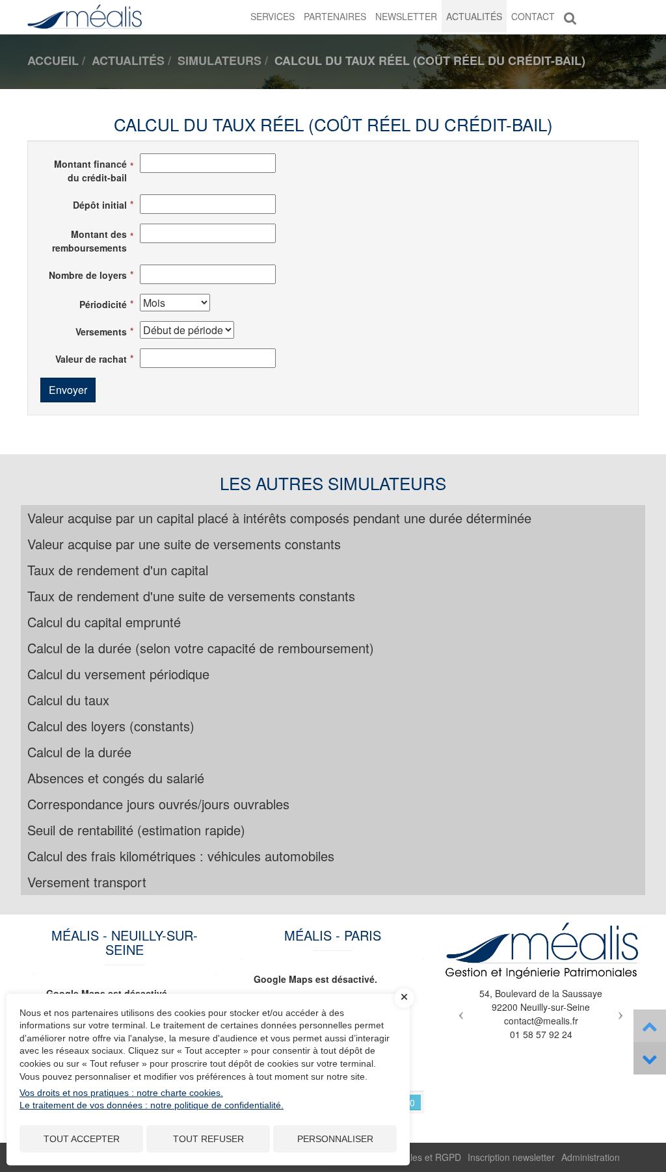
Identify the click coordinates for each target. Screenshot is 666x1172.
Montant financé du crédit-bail (90, 170)
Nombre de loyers (88, 274)
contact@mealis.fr (541, 1020)
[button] (458, 1010)
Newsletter (406, 16)
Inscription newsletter (511, 1157)
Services (272, 16)
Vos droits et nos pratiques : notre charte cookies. (121, 1092)
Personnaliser (335, 1139)
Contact (533, 16)
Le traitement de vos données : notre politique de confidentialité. (152, 1105)
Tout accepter (82, 1139)
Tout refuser (208, 1139)
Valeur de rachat (91, 358)
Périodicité (103, 304)
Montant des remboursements (89, 241)
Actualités (474, 16)
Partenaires (335, 16)
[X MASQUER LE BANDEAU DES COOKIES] (404, 997)
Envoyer (68, 389)
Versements (101, 331)
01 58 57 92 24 (541, 1034)
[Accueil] (541, 950)
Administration (590, 1157)
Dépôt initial (100, 204)
